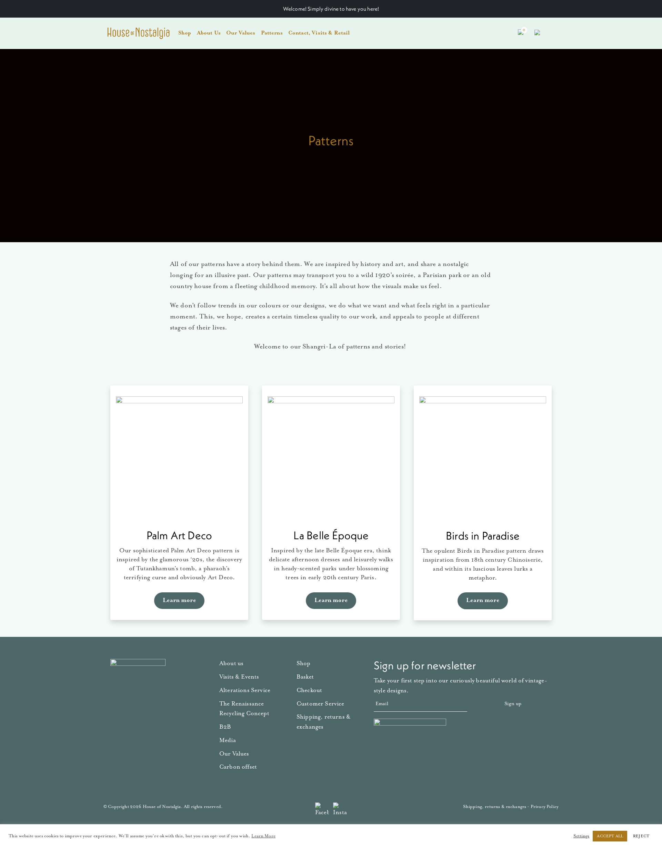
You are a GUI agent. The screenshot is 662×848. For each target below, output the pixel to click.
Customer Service (320, 704)
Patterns (272, 33)
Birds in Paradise (483, 536)
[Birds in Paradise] (482, 460)
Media (227, 740)
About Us (209, 33)
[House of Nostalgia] (139, 33)
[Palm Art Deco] (179, 459)
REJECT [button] (641, 836)
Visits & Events (239, 677)
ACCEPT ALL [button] (610, 836)
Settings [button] (581, 836)
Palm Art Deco (179, 535)
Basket (305, 677)
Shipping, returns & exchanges (494, 806)
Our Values (240, 33)
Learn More (263, 836)
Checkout (309, 690)
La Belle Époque (331, 535)
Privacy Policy (545, 806)
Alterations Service (244, 690)
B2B (225, 727)
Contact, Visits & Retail (319, 33)
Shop (184, 33)
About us (231, 663)
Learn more (179, 600)
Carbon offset (238, 767)
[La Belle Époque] (331, 459)
